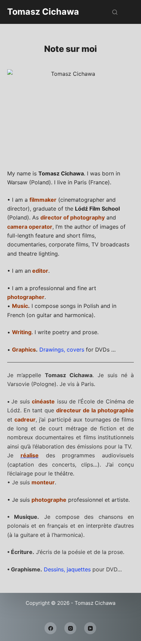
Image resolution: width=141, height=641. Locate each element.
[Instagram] (70, 628)
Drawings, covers (61, 349)
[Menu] (131, 12)
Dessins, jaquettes (67, 569)
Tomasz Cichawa (43, 11)
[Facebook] (50, 628)
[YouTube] (90, 628)
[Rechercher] (114, 12)
